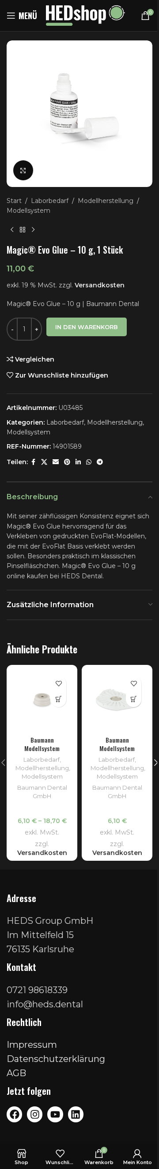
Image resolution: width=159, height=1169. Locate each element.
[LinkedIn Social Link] (78, 462)
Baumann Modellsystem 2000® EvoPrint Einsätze (42, 753)
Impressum (32, 1044)
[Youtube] (55, 1114)
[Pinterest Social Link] (67, 462)
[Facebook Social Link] (33, 462)
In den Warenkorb (86, 326)
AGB (16, 1073)
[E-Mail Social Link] (55, 462)
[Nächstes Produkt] (33, 230)
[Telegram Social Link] (100, 462)
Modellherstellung (105, 201)
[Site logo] (85, 15)
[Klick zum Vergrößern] (23, 170)
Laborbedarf (49, 201)
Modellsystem (28, 211)
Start (14, 201)
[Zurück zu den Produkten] (22, 230)
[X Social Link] (44, 462)
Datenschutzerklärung (56, 1059)
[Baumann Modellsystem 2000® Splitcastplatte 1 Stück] (117, 700)
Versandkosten (100, 285)
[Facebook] (14, 1114)
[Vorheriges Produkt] (12, 230)
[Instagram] (34, 1114)
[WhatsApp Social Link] (88, 462)
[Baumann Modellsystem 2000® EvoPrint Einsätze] (42, 700)
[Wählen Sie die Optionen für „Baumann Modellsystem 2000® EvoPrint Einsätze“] (58, 699)
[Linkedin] (75, 1114)
